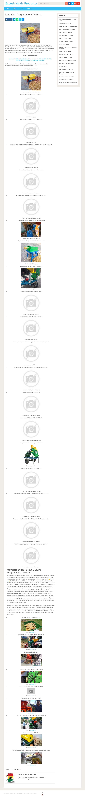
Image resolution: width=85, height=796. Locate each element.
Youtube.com (33, 632)
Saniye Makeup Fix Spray (65, 23)
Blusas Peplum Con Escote (66, 41)
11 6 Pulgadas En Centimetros (66, 76)
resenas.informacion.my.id (9, 793)
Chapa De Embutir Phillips (65, 32)
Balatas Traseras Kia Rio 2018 (66, 54)
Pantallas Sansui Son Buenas (66, 79)
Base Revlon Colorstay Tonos (66, 63)
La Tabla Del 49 (63, 66)
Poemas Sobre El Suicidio (65, 57)
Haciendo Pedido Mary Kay (66, 69)
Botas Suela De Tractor (65, 51)
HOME (7, 8)
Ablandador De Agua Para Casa (67, 29)
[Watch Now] (31, 630)
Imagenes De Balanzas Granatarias (68, 82)
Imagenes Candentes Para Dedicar (68, 60)
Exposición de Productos (21, 3)
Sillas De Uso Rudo (64, 44)
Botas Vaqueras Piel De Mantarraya (68, 26)
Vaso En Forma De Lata (65, 38)
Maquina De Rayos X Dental (66, 35)
